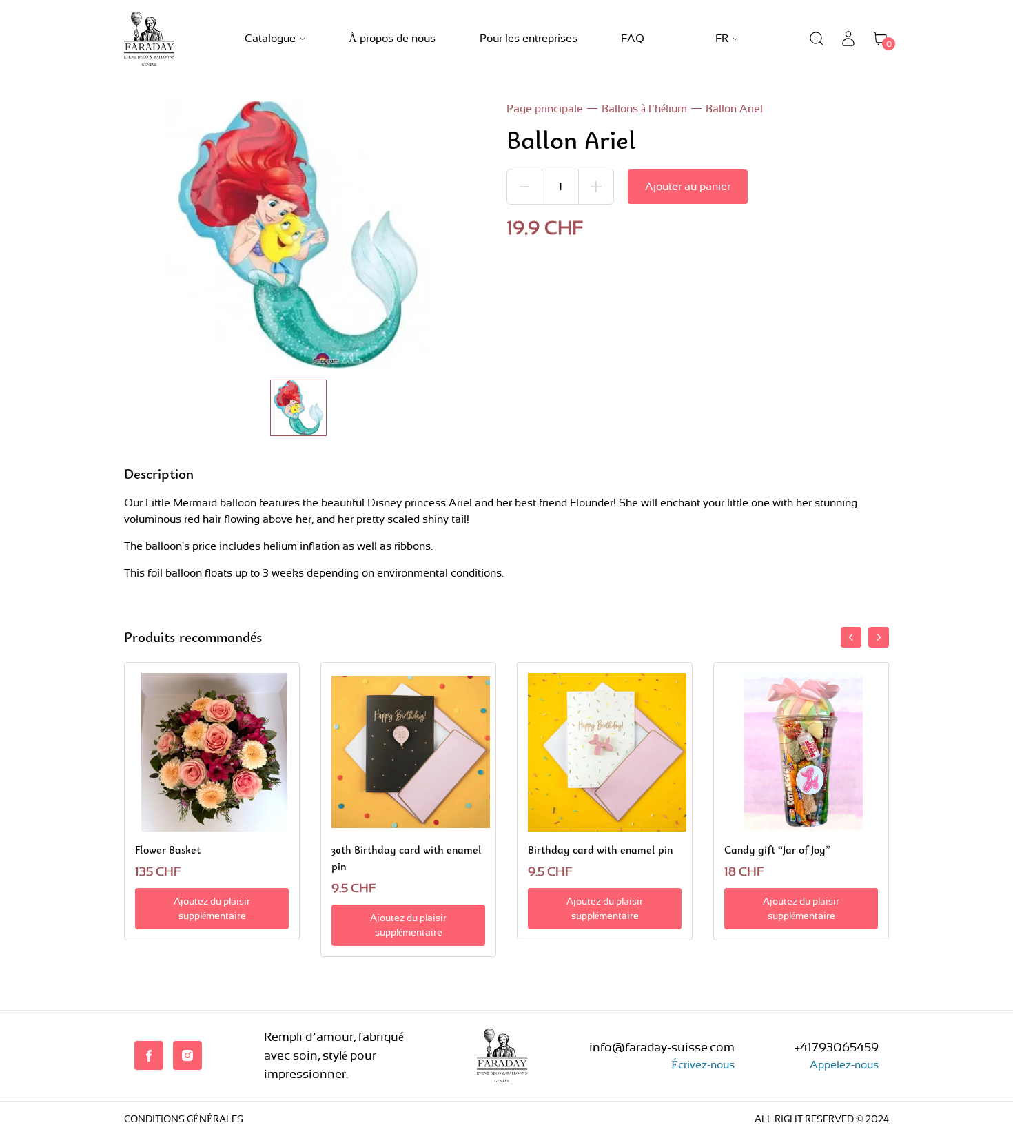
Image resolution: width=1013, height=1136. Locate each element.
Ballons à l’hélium (644, 108)
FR (721, 38)
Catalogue (270, 38)
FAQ (632, 38)
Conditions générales (183, 1118)
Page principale (544, 108)
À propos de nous (392, 38)
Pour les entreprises (528, 38)
